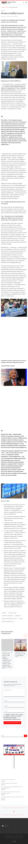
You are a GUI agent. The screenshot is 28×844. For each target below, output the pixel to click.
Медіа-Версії (11, 835)
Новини (6, 7)
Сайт (6, 711)
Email (6, 705)
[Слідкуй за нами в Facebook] (15, 841)
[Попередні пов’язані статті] (22, 635)
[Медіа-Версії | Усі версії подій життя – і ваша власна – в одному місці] (4, 2)
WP (10, 837)
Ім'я (5, 700)
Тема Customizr (20, 837)
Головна (2, 7)
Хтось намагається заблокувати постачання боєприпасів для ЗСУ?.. (10, 792)
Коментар (7, 690)
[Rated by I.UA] (5, 826)
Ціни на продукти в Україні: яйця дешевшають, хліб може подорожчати (12, 787)
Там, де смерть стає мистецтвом (8, 779)
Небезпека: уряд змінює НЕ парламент (9, 783)
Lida (5, 16)
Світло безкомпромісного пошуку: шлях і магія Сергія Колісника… (12, 797)
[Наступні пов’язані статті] (25, 635)
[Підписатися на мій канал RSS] (12, 841)
